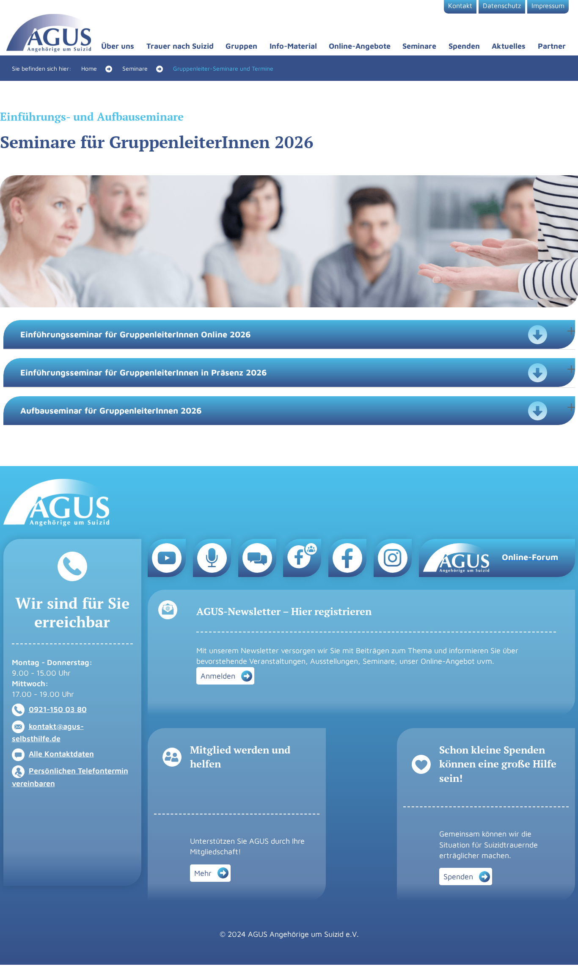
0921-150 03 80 (58, 709)
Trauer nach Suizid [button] (180, 45)
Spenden (458, 876)
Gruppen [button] (241, 45)
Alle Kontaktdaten (61, 753)
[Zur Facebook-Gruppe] (302, 555)
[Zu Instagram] (392, 557)
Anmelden (218, 675)
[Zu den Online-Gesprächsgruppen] (257, 557)
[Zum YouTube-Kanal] (167, 557)
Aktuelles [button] (509, 45)
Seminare (135, 68)
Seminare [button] (419, 45)
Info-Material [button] (293, 45)
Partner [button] (552, 45)
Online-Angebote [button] (360, 45)
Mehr (203, 873)
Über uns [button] (117, 45)
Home (89, 68)
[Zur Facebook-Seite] (347, 557)
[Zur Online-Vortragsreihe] (212, 557)
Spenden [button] (464, 45)
